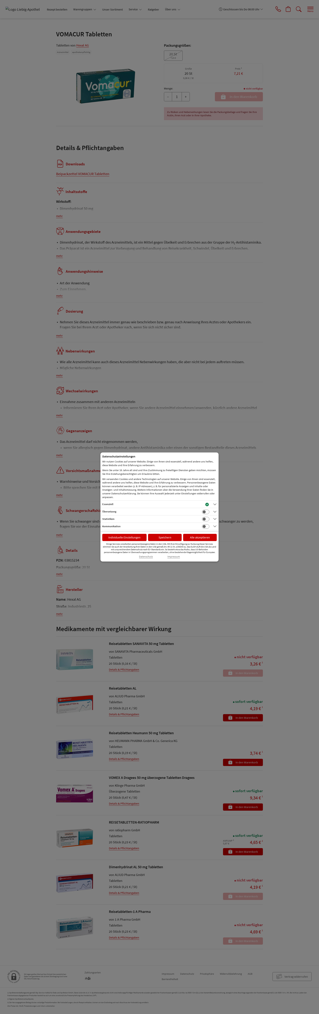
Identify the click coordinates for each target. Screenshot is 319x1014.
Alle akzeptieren (200, 537)
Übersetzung (109, 511)
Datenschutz (146, 556)
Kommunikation (111, 526)
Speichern (165, 537)
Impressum (173, 556)
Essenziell (107, 504)
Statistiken (108, 519)
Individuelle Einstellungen (124, 537)
